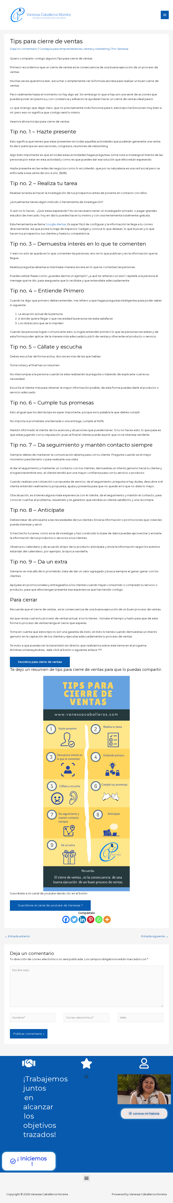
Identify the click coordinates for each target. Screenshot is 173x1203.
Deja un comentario (23, 48)
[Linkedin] (82, 919)
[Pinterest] (90, 919)
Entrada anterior (17, 936)
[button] (86, 1076)
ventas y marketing (96, 48)
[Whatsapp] (99, 919)
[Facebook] (66, 919)
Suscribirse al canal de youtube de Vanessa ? (50, 905)
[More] (107, 919)
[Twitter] (74, 919)
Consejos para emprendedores (60, 48)
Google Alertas (56, 224)
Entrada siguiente (154, 936)
